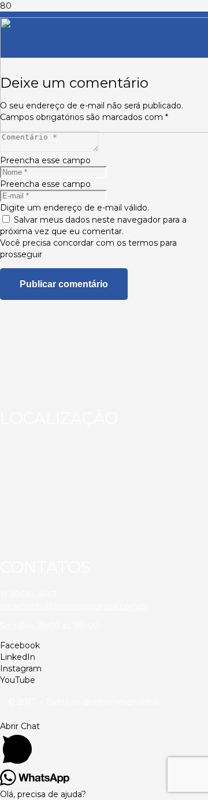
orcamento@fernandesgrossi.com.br (74, 606)
